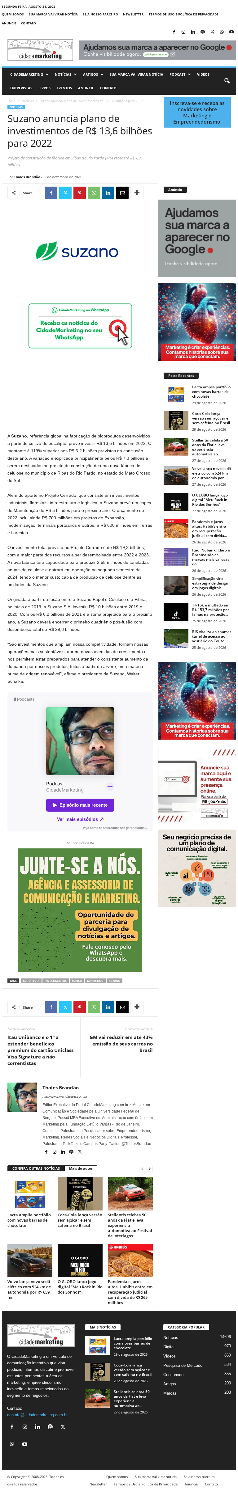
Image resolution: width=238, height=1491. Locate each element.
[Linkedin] (193, 32)
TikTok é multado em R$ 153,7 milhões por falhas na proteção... (210, 609)
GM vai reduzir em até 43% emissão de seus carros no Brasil (121, 1043)
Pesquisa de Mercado (182, 1365)
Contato (28, 23)
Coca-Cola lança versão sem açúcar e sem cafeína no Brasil (80, 1220)
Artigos (90, 74)
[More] (136, 193)
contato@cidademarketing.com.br (37, 1415)
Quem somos (13, 14)
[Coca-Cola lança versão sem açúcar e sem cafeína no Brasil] (80, 1193)
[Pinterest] (79, 193)
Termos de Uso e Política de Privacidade (183, 14)
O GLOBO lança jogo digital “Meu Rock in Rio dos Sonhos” (80, 1287)
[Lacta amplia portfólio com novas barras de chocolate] (29, 1193)
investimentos (56, 981)
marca (77, 981)
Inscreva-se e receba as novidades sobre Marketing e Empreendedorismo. (197, 112)
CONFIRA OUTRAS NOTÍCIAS (36, 1168)
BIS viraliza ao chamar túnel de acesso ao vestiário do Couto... (211, 636)
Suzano (114, 981)
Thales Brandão (27, 177)
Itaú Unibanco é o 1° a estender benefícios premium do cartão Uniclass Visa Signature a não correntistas (40, 1050)
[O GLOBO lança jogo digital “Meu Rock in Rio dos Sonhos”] (80, 1260)
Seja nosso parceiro (100, 14)
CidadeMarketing (26, 74)
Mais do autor (81, 1168)
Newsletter (133, 14)
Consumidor (174, 1374)
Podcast (177, 74)
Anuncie (9, 23)
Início (11, 101)
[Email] (122, 193)
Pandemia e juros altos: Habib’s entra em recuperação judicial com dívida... (209, 528)
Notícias (63, 74)
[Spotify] (202, 32)
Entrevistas (21, 88)
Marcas (170, 1393)
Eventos (64, 88)
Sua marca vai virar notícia (53, 14)
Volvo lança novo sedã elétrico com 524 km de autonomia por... (211, 473)
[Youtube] (231, 32)
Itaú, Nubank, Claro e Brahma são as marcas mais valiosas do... (211, 557)
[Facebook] (174, 32)
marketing (95, 981)
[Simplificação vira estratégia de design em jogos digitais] (176, 585)
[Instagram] (183, 32)
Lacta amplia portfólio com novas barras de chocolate (29, 1220)
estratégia (31, 981)
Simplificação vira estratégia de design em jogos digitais (210, 583)
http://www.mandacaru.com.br (64, 1096)
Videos (203, 74)
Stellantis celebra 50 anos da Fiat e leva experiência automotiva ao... (210, 447)
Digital (168, 1347)
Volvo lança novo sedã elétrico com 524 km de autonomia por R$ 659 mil (29, 1289)
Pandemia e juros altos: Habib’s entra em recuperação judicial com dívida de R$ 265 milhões (130, 1292)
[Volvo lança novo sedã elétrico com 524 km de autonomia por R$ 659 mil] (29, 1260)
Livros (44, 88)
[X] (212, 32)
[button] (227, 81)
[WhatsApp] (222, 32)
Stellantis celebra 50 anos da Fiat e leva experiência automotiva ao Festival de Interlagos (130, 1225)
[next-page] (150, 1168)
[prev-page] (142, 1168)
